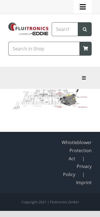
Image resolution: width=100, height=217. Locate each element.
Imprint (84, 182)
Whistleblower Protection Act (77, 150)
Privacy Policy (77, 170)
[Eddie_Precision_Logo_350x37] (28, 34)
